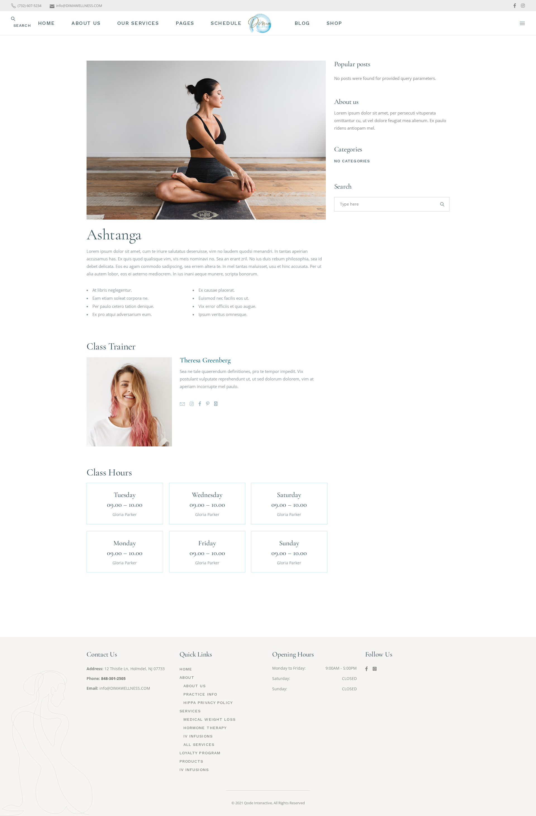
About (187, 677)
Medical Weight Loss (209, 719)
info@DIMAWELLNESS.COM (124, 688)
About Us (194, 686)
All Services (198, 744)
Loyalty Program (200, 753)
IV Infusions (198, 736)
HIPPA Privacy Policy (208, 702)
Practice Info (200, 694)
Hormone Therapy (205, 727)
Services (190, 711)
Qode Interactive (258, 802)
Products (192, 761)
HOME (186, 669)
